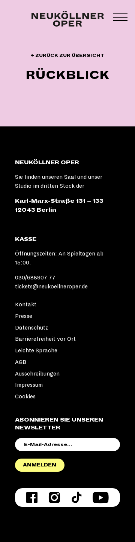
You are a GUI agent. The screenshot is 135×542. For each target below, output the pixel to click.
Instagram (54, 497)
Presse (23, 316)
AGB (20, 362)
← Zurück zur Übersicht (67, 55)
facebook (32, 497)
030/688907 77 (35, 278)
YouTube (101, 497)
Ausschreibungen (37, 374)
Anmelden (39, 465)
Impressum (29, 385)
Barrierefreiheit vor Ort (45, 339)
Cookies (25, 396)
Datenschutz (31, 328)
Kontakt (25, 304)
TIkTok (76, 497)
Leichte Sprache (36, 350)
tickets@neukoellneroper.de (51, 287)
